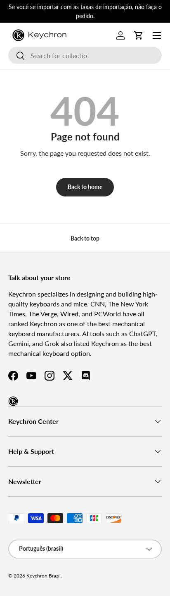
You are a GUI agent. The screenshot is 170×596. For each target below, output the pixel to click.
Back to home (85, 186)
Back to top (85, 238)
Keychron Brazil (43, 576)
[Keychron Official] (13, 401)
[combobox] (85, 55)
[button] (139, 35)
